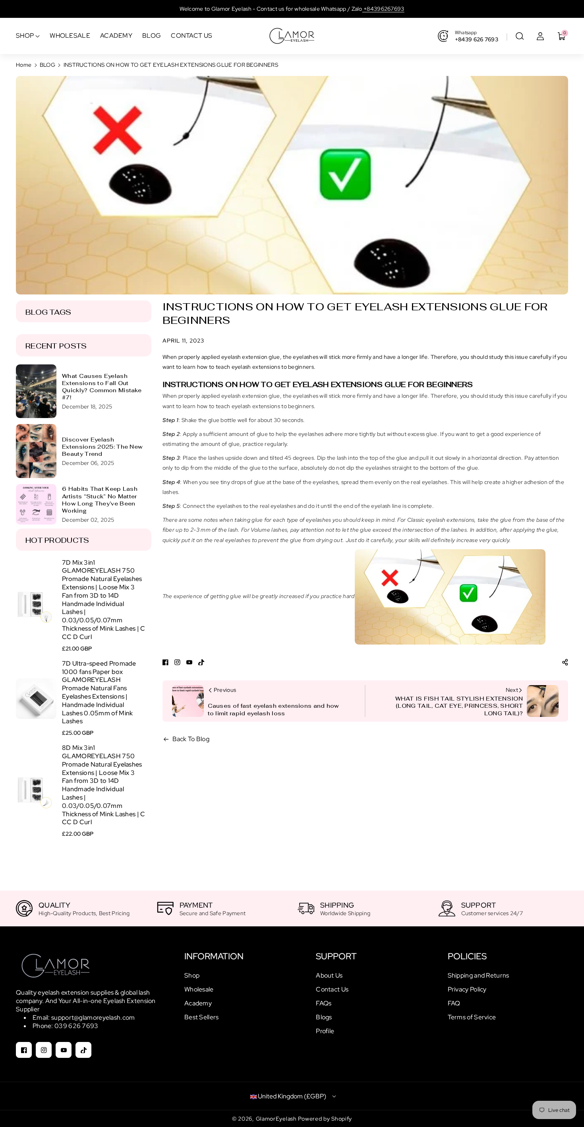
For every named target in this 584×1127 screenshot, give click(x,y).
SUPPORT (336, 956)
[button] (520, 36)
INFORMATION (214, 956)
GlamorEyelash (277, 1118)
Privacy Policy (467, 989)
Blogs (324, 1017)
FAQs (323, 1003)
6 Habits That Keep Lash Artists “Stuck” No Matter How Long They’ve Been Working (99, 499)
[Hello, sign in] (540, 36)
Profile (325, 1031)
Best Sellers (201, 1017)
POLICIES (467, 956)
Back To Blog (191, 739)
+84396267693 (383, 8)
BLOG (47, 64)
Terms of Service (472, 1017)
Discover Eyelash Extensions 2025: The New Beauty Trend (102, 446)
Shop (191, 975)
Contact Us (332, 989)
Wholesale (199, 989)
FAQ (454, 1003)
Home (23, 64)
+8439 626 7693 (476, 39)
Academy (198, 1003)
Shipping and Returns (478, 975)
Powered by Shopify (325, 1118)
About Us (329, 975)
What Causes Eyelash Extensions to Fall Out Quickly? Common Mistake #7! (101, 386)
